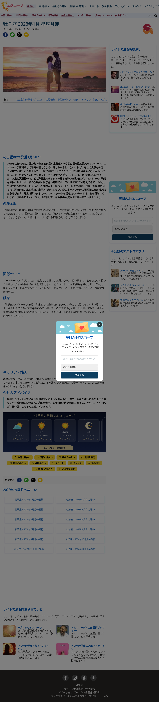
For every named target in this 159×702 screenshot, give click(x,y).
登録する (79, 375)
